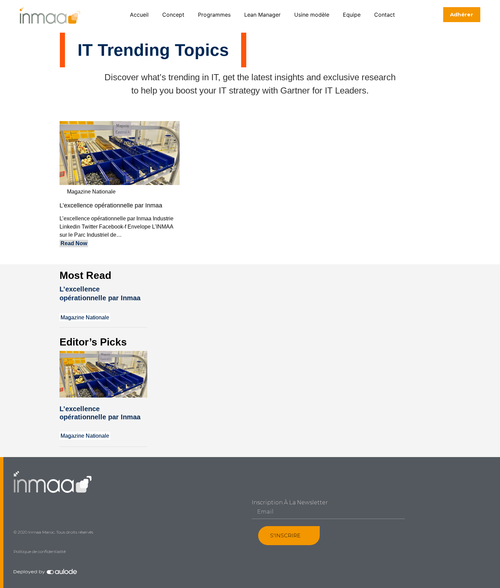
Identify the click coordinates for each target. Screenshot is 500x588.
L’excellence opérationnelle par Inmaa (111, 205)
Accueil (139, 14)
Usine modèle (311, 14)
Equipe (352, 14)
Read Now (74, 243)
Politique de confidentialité (40, 551)
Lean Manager (262, 14)
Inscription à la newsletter (290, 502)
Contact (384, 14)
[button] (461, 14)
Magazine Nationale (91, 192)
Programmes (214, 14)
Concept (173, 14)
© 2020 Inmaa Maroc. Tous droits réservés (53, 532)
